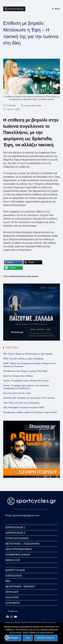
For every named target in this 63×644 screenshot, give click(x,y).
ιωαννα (35, 276)
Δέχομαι (13, 638)
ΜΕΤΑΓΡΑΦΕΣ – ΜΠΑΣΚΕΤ (20, 586)
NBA (7, 581)
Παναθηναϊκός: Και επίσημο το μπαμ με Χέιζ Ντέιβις (25, 371)
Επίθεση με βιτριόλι (17, 276)
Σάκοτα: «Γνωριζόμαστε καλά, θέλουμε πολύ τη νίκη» (26, 381)
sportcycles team (33, 105)
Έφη (29, 276)
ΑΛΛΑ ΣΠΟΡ (12, 597)
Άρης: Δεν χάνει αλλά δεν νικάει (17, 393)
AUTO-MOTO (12, 603)
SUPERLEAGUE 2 (15, 533)
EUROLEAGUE (13, 575)
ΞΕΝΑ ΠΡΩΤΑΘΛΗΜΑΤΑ (18, 549)
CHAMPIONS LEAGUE (17, 554)
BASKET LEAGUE (15, 570)
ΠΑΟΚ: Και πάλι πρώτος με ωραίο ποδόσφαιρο (23, 359)
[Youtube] (15, 617)
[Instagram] (11, 617)
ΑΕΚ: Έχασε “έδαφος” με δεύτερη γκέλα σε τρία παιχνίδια (28, 354)
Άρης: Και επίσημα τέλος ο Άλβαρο (18, 376)
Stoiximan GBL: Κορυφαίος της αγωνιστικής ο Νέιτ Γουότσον (29, 398)
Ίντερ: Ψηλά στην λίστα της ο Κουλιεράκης (21, 403)
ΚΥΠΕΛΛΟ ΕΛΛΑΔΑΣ (17, 538)
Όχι (28, 638)
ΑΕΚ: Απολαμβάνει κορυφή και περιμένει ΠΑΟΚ (23, 407)
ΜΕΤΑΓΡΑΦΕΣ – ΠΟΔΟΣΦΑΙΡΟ (22, 544)
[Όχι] (59, 633)
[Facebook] (7, 617)
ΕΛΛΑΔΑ (11, 105)
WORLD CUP (12, 560)
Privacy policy (45, 638)
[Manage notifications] (6, 637)
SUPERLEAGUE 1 (15, 527)
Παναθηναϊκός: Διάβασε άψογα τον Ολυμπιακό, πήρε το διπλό (30, 412)
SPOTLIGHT (12, 592)
